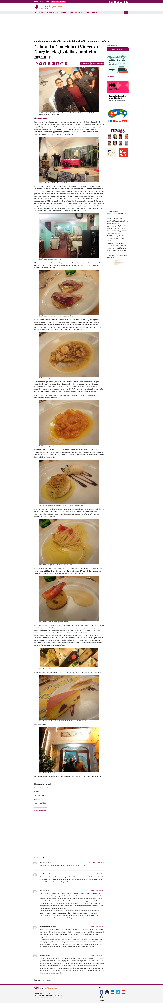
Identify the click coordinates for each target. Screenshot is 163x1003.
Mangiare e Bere (53, 12)
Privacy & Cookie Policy (40, 997)
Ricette (64, 12)
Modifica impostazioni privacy (54, 997)
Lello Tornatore (41, 118)
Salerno (106, 41)
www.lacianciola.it (40, 807)
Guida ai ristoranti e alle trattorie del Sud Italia (60, 41)
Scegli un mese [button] (117, 49)
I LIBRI (41, 1)
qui (86, 571)
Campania (94, 41)
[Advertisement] (81, 27)
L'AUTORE (37, 1)
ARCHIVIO (46, 1)
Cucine (87, 12)
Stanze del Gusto (75, 12)
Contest (95, 12)
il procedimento (46, 127)
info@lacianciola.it (40, 811)
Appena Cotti (40, 12)
